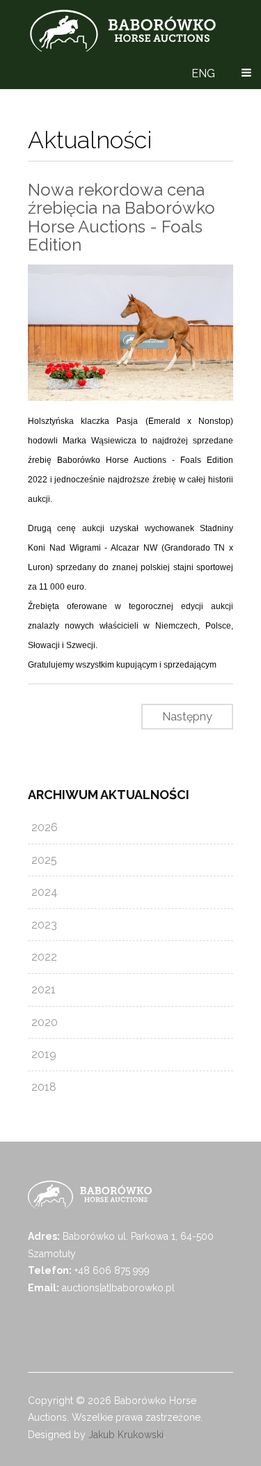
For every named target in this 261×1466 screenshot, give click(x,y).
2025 (44, 860)
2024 (44, 892)
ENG (203, 73)
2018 (43, 1087)
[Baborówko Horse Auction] (123, 31)
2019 (43, 1054)
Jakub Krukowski (126, 1434)
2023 (44, 924)
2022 (44, 956)
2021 (43, 989)
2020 (44, 1022)
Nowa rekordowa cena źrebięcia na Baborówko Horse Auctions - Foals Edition (121, 217)
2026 (44, 827)
